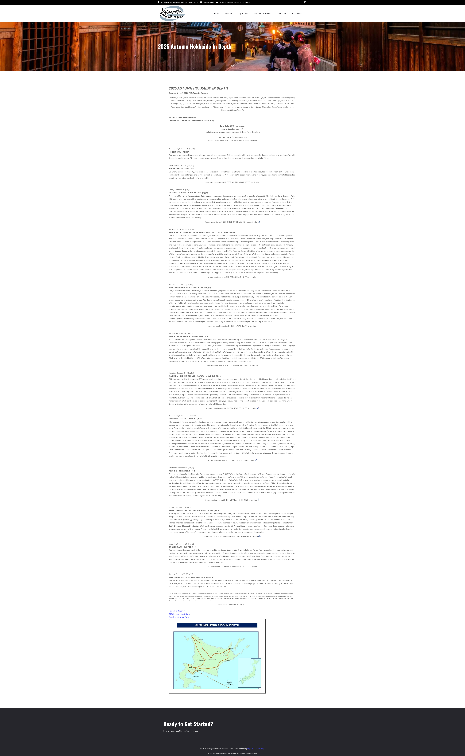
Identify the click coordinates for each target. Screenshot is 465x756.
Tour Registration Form (179, 617)
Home (216, 13)
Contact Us (281, 13)
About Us (228, 13)
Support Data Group (255, 748)
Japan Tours (243, 13)
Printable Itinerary (177, 611)
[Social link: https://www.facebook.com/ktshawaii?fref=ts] (305, 2)
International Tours (262, 13)
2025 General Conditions (179, 614)
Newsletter (297, 13)
